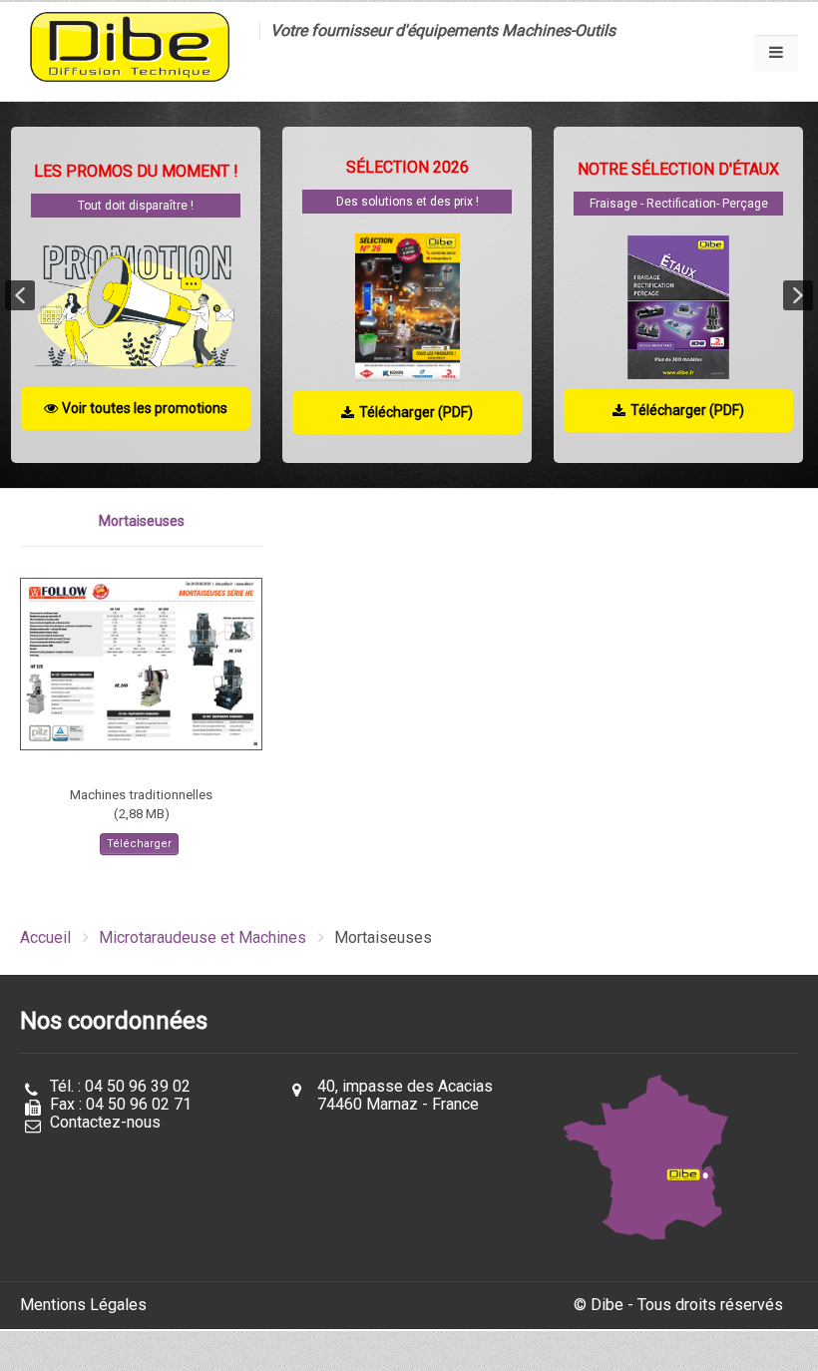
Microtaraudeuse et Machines (202, 937)
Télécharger (139, 843)
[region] (409, 295)
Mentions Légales (83, 1304)
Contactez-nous (105, 1122)
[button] (20, 295)
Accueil (45, 937)
